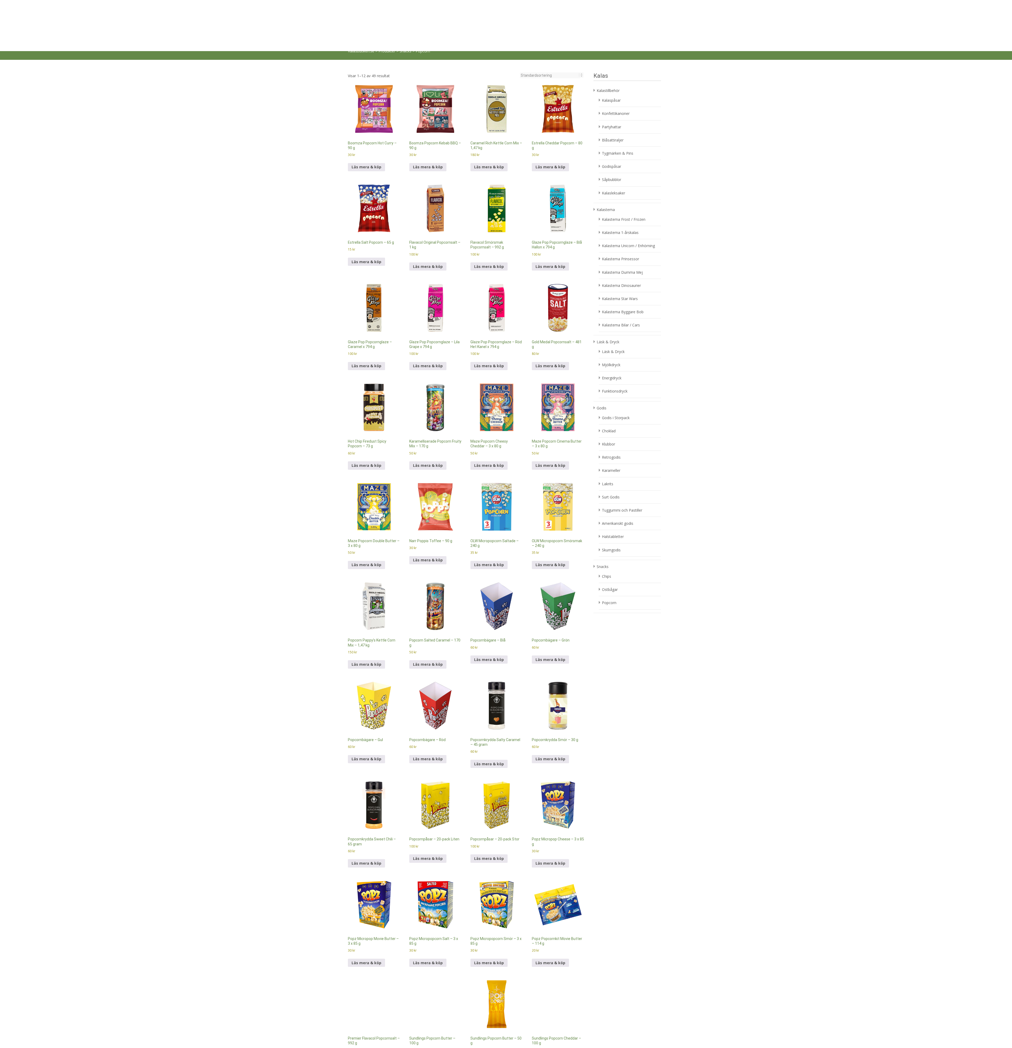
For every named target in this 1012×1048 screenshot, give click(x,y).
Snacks (631, 8)
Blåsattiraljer (613, 58)
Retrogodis (611, 375)
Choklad (609, 349)
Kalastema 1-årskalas (620, 150)
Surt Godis (611, 415)
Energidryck (611, 296)
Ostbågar (610, 507)
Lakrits (607, 402)
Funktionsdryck (614, 309)
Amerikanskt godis (617, 441)
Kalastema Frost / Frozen (623, 137)
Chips (606, 494)
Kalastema (548, 8)
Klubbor (608, 362)
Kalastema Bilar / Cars (621, 243)
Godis (608, 8)
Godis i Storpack (616, 336)
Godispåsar (611, 84)
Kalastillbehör (516, 8)
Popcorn (609, 520)
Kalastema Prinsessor (620, 177)
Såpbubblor (611, 97)
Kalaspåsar (611, 18)
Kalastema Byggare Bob (623, 230)
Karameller (611, 388)
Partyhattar (611, 45)
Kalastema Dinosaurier (621, 203)
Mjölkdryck (611, 283)
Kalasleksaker (613, 111)
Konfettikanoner (616, 31)
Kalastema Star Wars (620, 216)
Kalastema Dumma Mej (622, 190)
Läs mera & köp (366, 85)
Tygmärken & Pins (617, 71)
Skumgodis (611, 468)
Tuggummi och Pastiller (622, 428)
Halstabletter (613, 454)
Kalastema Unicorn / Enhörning (628, 163)
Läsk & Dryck (580, 8)
